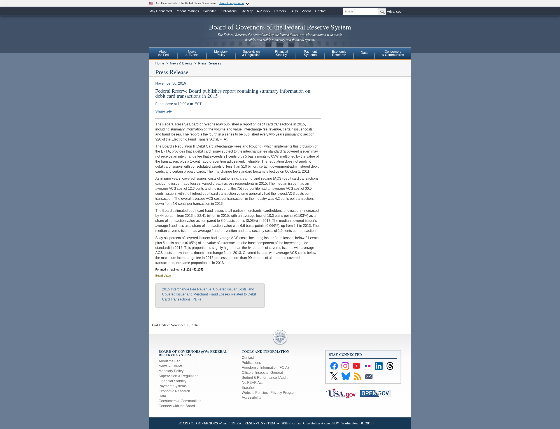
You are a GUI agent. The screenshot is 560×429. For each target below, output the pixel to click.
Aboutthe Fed (163, 53)
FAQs (294, 11)
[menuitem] (163, 54)
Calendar (209, 11)
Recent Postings (187, 11)
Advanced (394, 11)
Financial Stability (172, 381)
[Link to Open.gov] (377, 393)
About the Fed (169, 361)
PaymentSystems (310, 53)
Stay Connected (160, 11)
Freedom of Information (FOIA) (265, 367)
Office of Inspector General (262, 372)
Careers (280, 11)
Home (159, 63)
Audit (283, 377)
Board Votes (163, 275)
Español (248, 387)
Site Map (246, 11)
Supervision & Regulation (178, 376)
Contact (320, 11)
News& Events (192, 53)
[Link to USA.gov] (342, 393)
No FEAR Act (252, 382)
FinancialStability (281, 53)
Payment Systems (173, 386)
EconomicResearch (339, 53)
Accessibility (251, 397)
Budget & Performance (259, 377)
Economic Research (174, 391)
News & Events (181, 63)
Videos (307, 11)
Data (364, 52)
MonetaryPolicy (221, 53)
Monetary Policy (171, 371)
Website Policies (255, 392)
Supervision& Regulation (251, 53)
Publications (228, 11)
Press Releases (209, 63)
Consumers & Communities (393, 53)
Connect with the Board (177, 406)
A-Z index (264, 11)
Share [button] (160, 111)
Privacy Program (283, 392)
